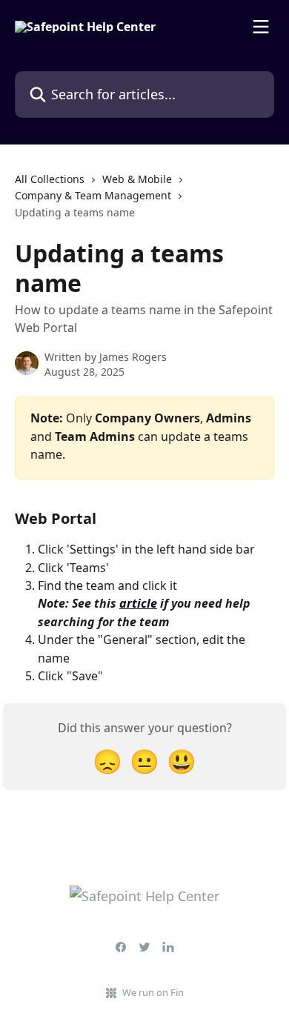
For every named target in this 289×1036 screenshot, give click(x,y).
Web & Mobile (137, 179)
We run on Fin (153, 992)
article (138, 603)
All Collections (49, 179)
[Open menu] (261, 27)
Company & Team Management (93, 195)
